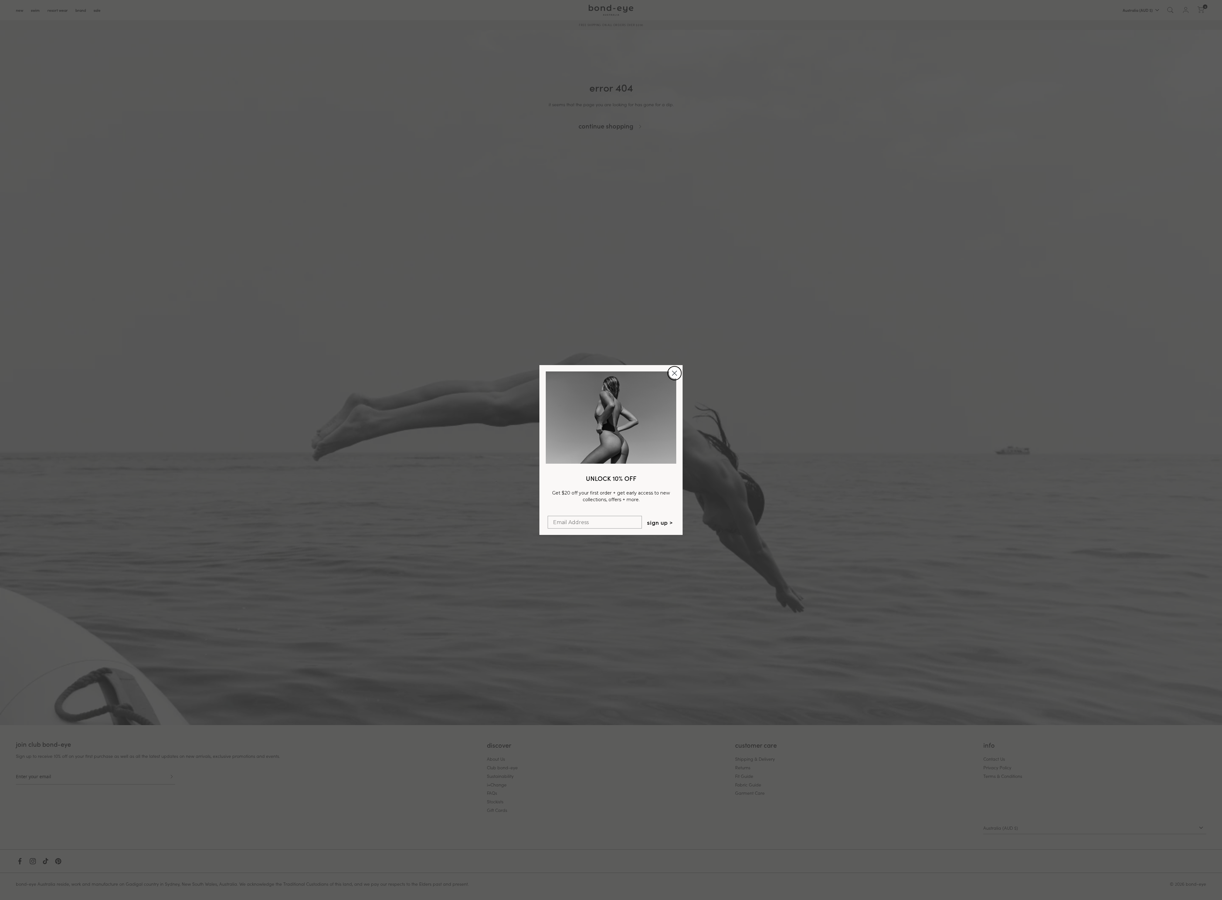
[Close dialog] (674, 373)
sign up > (660, 523)
